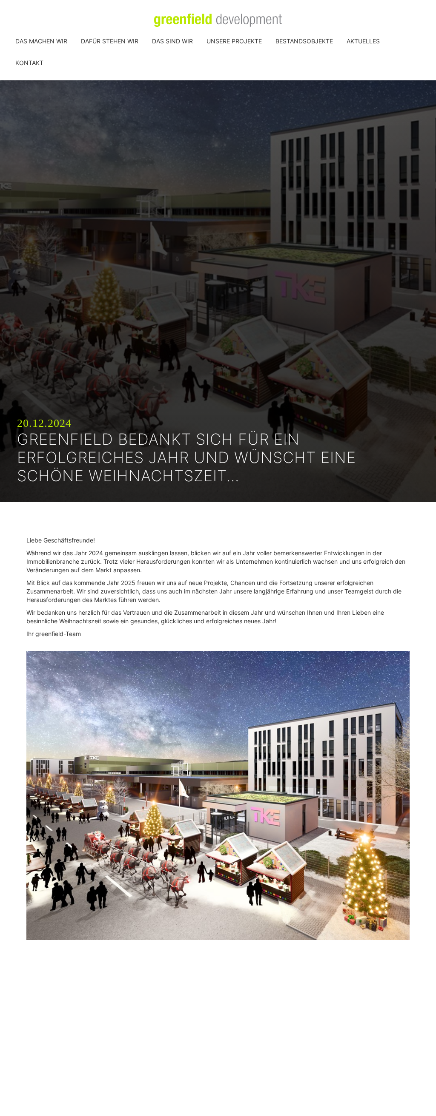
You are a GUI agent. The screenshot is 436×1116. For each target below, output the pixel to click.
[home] (218, 20)
